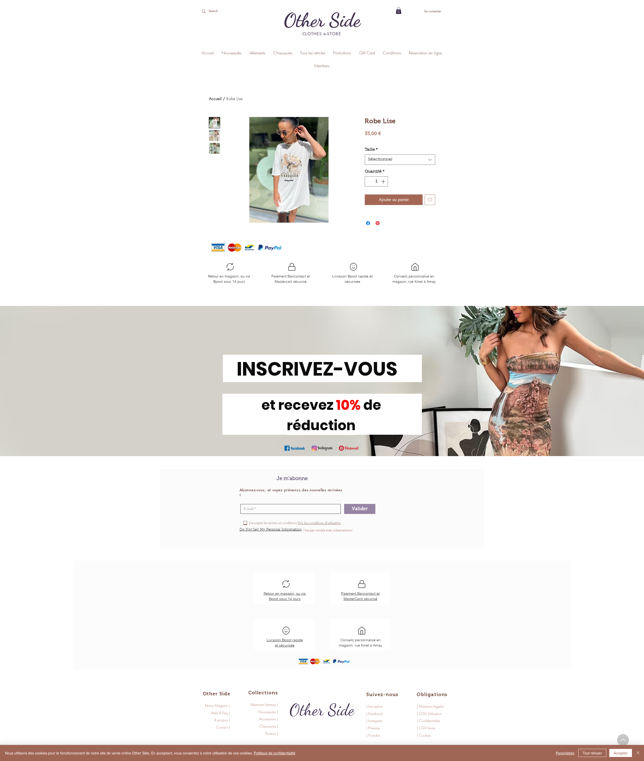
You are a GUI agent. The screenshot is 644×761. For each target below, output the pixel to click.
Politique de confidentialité (274, 752)
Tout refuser (592, 752)
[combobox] (400, 159)
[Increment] (383, 181)
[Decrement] (369, 181)
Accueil (215, 98)
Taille (371, 150)
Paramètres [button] (565, 752)
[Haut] (623, 740)
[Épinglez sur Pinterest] (378, 223)
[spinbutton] (376, 181)
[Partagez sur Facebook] (368, 223)
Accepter (621, 752)
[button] (398, 10)
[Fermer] (638, 753)
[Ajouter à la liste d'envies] (430, 199)
